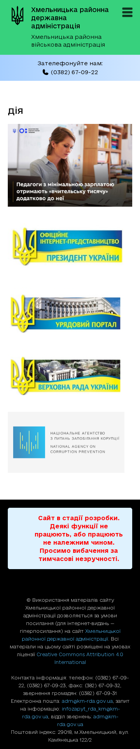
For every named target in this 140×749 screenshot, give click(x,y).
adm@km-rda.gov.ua (87, 701)
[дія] (70, 204)
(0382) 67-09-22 (74, 72)
